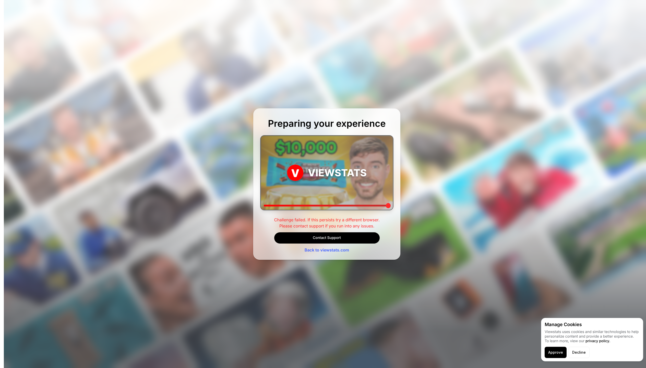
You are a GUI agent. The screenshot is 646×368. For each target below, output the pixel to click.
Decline (579, 352)
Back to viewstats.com (327, 249)
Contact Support (327, 238)
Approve (555, 352)
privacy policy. (597, 341)
